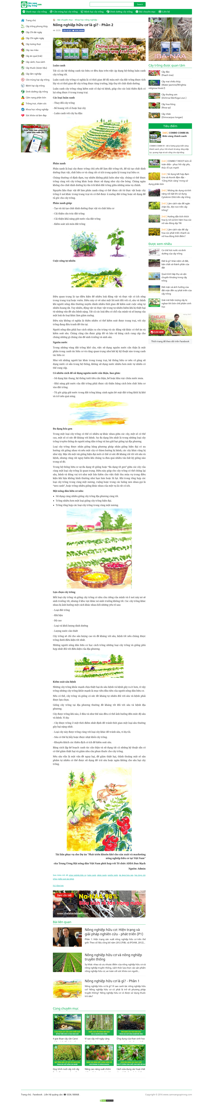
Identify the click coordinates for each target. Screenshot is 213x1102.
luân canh (91, 875)
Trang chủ (30, 20)
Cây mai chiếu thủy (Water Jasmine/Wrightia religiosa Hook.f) (167, 85)
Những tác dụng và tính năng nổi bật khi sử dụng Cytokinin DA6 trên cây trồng (176, 193)
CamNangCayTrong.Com (37, 4)
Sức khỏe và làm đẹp (36, 115)
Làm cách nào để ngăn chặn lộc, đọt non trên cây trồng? (176, 207)
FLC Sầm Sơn (58, 885)
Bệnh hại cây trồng (94, 11)
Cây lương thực (33, 44)
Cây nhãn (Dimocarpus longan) (172, 115)
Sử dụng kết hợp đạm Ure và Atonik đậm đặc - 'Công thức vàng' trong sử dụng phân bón (169, 179)
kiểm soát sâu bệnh (66, 879)
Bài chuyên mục (147, 11)
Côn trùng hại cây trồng (65, 11)
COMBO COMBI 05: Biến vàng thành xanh (175, 134)
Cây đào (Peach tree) (167, 73)
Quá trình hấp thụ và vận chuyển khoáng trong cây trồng (174, 277)
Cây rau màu (31, 50)
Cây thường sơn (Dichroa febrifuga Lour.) (174, 96)
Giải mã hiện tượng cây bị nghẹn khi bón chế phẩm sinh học (176, 303)
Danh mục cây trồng (36, 11)
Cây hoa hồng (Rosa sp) (168, 106)
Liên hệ (166, 11)
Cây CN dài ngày (33, 32)
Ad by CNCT (141, 39)
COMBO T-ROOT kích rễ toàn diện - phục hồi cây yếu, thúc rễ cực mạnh (176, 164)
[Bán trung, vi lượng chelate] (170, 335)
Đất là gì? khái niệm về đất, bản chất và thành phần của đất (175, 264)
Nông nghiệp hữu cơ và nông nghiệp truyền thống (113, 957)
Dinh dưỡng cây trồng (121, 11)
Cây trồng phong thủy (36, 26)
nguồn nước (113, 875)
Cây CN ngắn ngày (34, 38)
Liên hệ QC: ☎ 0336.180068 (73, 30)
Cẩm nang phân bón (35, 97)
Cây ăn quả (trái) (33, 55)
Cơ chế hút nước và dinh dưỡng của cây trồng (174, 252)
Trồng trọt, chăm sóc (36, 103)
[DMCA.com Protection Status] (106, 1100)
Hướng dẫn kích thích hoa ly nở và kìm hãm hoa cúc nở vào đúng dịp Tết (176, 220)
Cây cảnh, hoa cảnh (35, 61)
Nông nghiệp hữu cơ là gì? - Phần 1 (112, 981)
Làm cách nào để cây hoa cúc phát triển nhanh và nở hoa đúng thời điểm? (175, 233)
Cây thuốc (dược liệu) (36, 67)
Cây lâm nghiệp (33, 73)
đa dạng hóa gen (126, 875)
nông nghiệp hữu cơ (77, 875)
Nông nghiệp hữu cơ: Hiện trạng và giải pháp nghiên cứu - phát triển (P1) (114, 931)
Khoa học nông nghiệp (86, 20)
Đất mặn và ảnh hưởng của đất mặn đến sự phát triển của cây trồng (177, 290)
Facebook (37, 1094)
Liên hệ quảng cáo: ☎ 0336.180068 (61, 1094)
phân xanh (102, 875)
